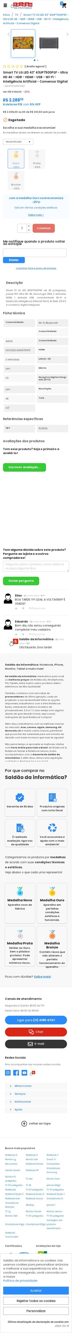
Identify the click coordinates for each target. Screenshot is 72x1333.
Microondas (11, 1164)
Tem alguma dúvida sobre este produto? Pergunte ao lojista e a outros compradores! (34, 554)
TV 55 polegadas (34, 1216)
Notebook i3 (32, 1155)
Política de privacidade (20, 1280)
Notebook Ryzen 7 (56, 1194)
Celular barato (12, 1170)
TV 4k (28, 1185)
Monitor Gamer (33, 1211)
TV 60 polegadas (34, 1189)
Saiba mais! (42, 977)
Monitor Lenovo (54, 1211)
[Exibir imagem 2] (37, 60)
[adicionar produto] (29, 226)
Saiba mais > (36, 215)
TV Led (29, 1178)
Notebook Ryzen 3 (14, 1194)
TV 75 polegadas (55, 1189)
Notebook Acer (12, 1198)
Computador (53, 1164)
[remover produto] (29, 230)
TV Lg (8, 1211)
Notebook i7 (52, 1155)
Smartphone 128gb (36, 1224)
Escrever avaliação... (24, 467)
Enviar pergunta (21, 581)
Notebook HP (32, 1170)
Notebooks (10, 1189)
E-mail (39, 1044)
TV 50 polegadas (14, 1185)
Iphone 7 (51, 1205)
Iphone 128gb (53, 1185)
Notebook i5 (11, 1155)
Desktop (30, 1205)
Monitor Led (32, 1159)
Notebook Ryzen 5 (35, 1194)
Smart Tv (51, 1159)
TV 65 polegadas (55, 1216)
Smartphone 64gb (14, 1224)
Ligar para (36, 1020)
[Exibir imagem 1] (34, 60)
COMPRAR (44, 228)
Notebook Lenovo (34, 1198)
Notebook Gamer (34, 1164)
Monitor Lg (10, 1159)
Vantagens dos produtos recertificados (55, 1224)
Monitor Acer (53, 1178)
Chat (39, 1032)
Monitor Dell (11, 1216)
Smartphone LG (55, 1198)
